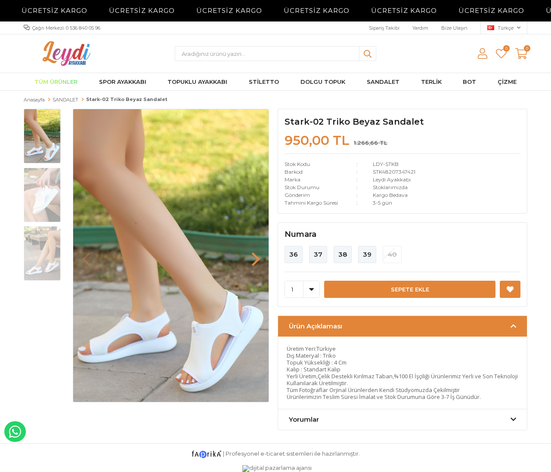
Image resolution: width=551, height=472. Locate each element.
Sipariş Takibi (384, 28)
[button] (255, 255)
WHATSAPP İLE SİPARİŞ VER (15, 431)
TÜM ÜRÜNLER (55, 81)
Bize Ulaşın (454, 28)
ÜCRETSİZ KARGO (45, 10)
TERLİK (431, 81)
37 (318, 254)
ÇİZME (507, 81)
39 (367, 254)
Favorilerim (506, 49)
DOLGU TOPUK (322, 81)
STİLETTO (264, 81)
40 (392, 254)
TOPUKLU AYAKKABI (197, 81)
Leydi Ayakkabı (392, 179)
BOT (469, 81)
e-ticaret (272, 453)
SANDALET (383, 81)
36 (293, 254)
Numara (300, 234)
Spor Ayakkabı (122, 81)
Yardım (420, 28)
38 (342, 254)
